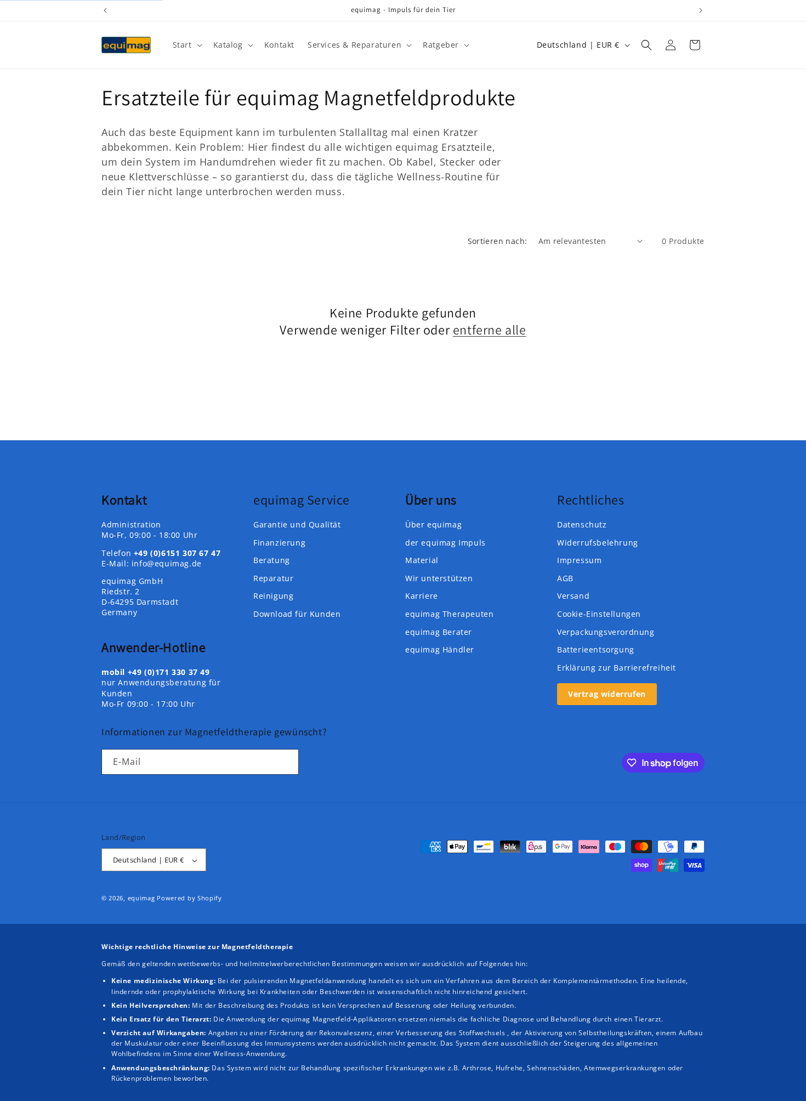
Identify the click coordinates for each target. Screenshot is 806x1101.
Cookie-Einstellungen (599, 614)
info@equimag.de (167, 563)
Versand (573, 596)
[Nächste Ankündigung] (701, 10)
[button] (186, 44)
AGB (565, 578)
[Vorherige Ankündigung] (105, 10)
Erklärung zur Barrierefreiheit (616, 667)
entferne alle (489, 329)
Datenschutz (582, 524)
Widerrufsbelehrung (597, 542)
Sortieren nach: (497, 241)
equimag (141, 898)
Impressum (579, 560)
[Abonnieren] (286, 762)
